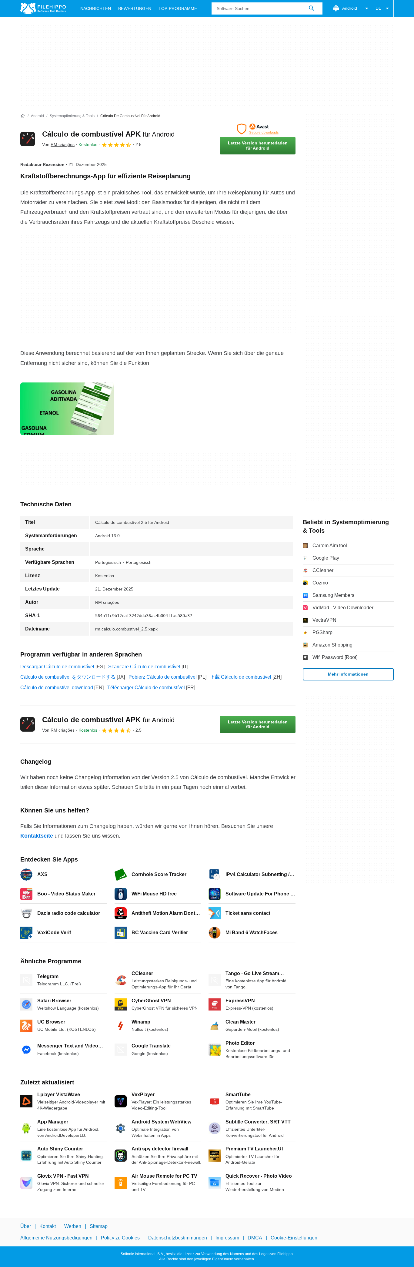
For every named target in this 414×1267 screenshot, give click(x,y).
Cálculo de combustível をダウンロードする (67, 677)
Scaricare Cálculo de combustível (144, 666)
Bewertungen (134, 8)
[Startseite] (22, 116)
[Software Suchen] (311, 8)
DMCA (255, 1237)
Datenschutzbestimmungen (177, 1237)
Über (25, 1226)
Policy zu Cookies (120, 1237)
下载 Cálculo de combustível (240, 677)
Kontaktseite (36, 836)
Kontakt (47, 1226)
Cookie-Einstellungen (294, 1237)
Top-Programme (178, 8)
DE (378, 8)
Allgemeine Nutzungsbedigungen (56, 1237)
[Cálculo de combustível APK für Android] (27, 139)
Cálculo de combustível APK (108, 134)
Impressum (227, 1237)
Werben (72, 1226)
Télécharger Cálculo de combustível (146, 687)
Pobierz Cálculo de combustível (163, 677)
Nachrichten (95, 8)
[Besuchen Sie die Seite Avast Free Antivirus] (257, 129)
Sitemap (99, 1226)
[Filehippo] (43, 8)
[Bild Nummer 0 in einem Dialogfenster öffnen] (67, 408)
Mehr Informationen (348, 674)
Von (58, 144)
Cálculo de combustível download (56, 687)
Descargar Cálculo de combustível (57, 666)
